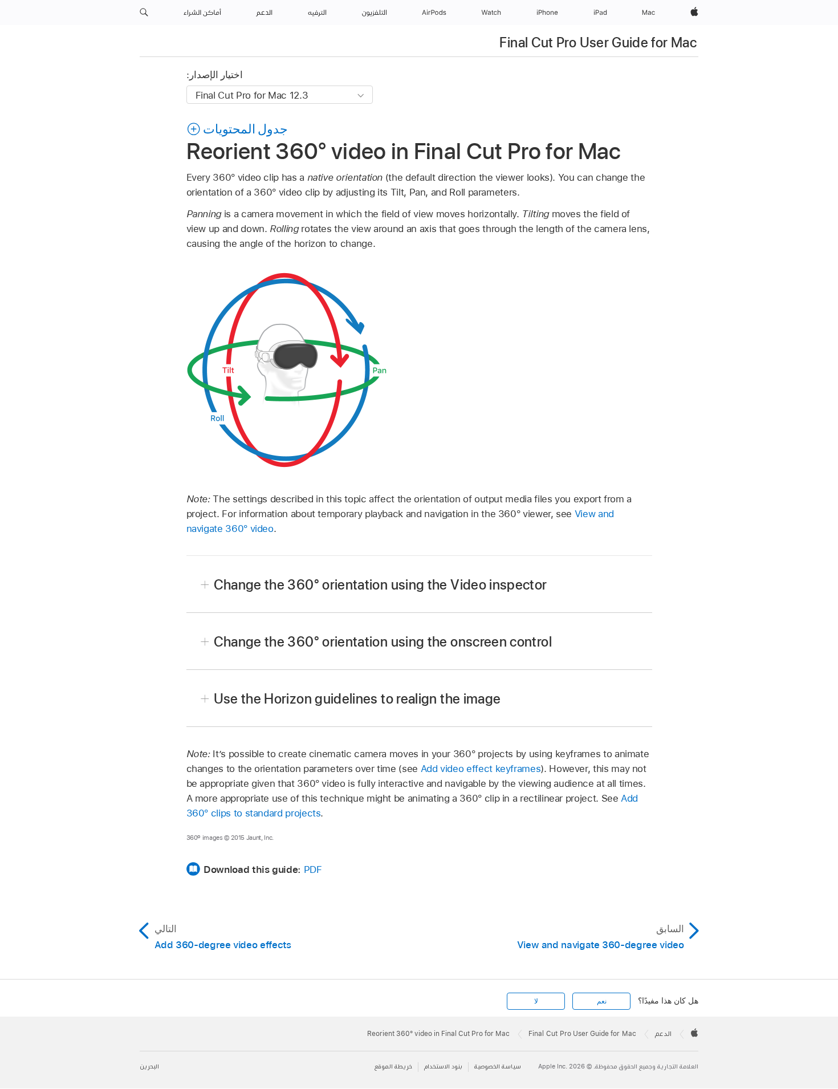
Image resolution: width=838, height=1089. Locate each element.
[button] (144, 12)
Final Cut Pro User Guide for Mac (598, 42)
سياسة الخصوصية (497, 1066)
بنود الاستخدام (443, 1066)
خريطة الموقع (393, 1066)
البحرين (149, 1066)
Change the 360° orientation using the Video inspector (380, 584)
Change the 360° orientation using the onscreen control (383, 641)
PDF (313, 869)
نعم (602, 1001)
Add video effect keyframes (481, 768)
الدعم (663, 1033)
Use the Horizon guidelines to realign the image (357, 698)
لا (536, 1001)
